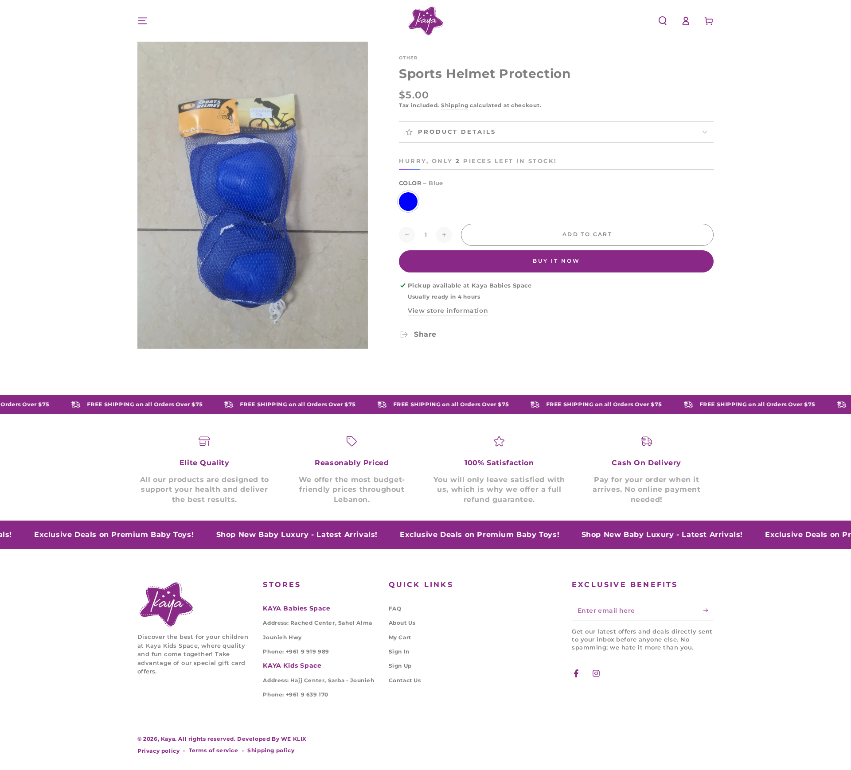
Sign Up (400, 665)
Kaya (168, 738)
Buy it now (556, 260)
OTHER (408, 58)
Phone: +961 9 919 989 (296, 651)
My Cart (400, 637)
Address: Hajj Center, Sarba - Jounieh (318, 680)
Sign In (399, 651)
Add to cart (587, 234)
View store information (448, 311)
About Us (402, 622)
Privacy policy (158, 750)
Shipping (454, 105)
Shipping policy (270, 750)
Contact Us (405, 680)
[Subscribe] (708, 610)
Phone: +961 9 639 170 (295, 694)
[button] (662, 21)
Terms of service (213, 750)
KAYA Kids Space (292, 665)
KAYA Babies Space (296, 608)
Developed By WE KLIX (272, 738)
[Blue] (408, 201)
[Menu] (142, 21)
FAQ (395, 608)
